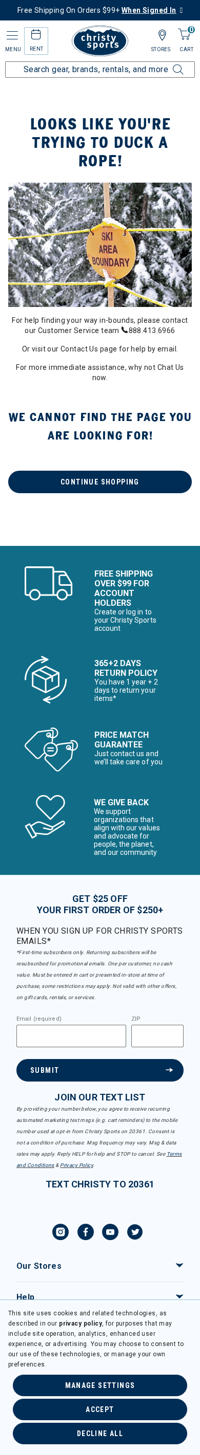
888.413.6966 (152, 330)
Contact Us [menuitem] (79, 349)
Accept (100, 1409)
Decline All (100, 1433)
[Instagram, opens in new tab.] (60, 1233)
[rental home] (36, 36)
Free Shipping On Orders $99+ (96, 10)
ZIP (136, 1019)
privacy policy (80, 1323)
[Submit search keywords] (166, 63)
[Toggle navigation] (11, 35)
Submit (44, 1070)
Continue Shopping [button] (100, 482)
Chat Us (170, 367)
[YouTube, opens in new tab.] (110, 1233)
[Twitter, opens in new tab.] (135, 1233)
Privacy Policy (76, 1165)
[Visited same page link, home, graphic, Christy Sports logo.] (100, 41)
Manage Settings (100, 1385)
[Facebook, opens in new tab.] (85, 1233)
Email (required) (39, 1019)
